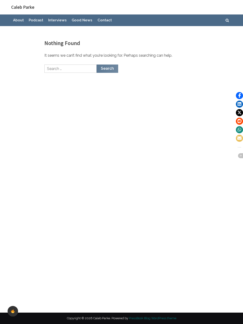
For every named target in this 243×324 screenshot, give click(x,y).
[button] (239, 95)
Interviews (57, 20)
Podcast (36, 20)
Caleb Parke (22, 7)
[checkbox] (13, 311)
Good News (82, 20)
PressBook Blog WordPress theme (152, 318)
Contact (105, 20)
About (18, 20)
